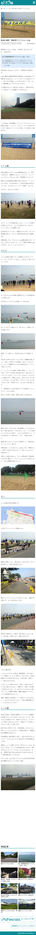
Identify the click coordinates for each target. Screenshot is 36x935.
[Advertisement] (18, 806)
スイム (14, 43)
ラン (20, 43)
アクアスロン (6, 43)
